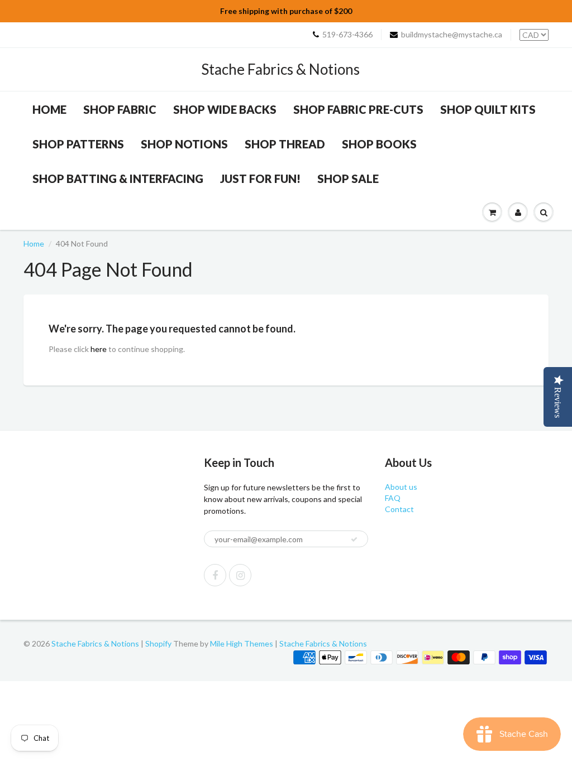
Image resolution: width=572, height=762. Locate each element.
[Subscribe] (354, 539)
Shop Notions (184, 144)
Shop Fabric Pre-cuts (358, 109)
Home (49, 109)
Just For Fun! (260, 178)
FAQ (393, 498)
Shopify (158, 643)
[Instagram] (240, 575)
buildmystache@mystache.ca (451, 34)
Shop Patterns (78, 144)
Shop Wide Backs (225, 109)
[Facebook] (215, 575)
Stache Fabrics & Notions (280, 69)
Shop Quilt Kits (488, 109)
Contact (399, 509)
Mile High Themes (241, 643)
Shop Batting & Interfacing (117, 178)
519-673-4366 (347, 34)
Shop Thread (285, 144)
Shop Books (379, 144)
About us (401, 486)
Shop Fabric (119, 109)
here (98, 349)
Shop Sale (348, 178)
